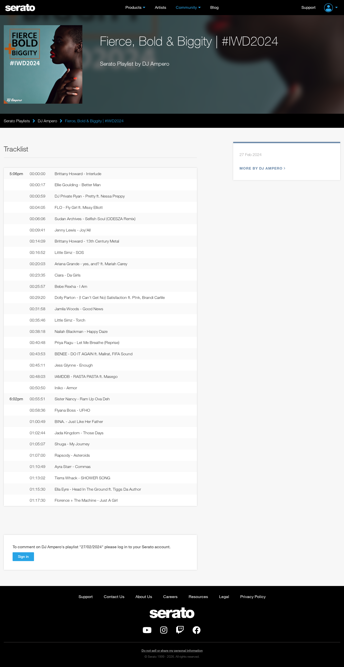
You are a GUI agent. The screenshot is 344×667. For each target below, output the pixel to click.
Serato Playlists (17, 121)
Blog (214, 7)
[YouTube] (147, 631)
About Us (143, 596)
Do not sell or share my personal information (172, 650)
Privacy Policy (253, 596)
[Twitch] (180, 631)
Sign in (23, 556)
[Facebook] (196, 631)
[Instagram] (163, 631)
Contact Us (114, 596)
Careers (170, 596)
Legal (224, 596)
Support (308, 7)
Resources (198, 596)
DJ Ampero (47, 121)
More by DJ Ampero (261, 168)
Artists (160, 7)
